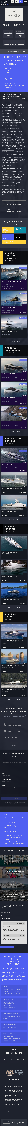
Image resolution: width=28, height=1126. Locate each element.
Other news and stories (7, 947)
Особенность (8, 1033)
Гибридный (13, 1027)
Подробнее (20, 1123)
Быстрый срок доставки (9, 1040)
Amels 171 (18, 137)
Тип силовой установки (12, 1024)
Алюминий (5, 1018)
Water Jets (6, 1027)
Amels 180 (14, 142)
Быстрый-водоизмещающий (10, 1007)
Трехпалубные (18, 993)
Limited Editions (5, 230)
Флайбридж (16, 991)
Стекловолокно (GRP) (9, 1016)
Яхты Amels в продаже (16, 51)
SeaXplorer (19, 230)
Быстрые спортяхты (8, 989)
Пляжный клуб (16, 1038)
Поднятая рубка (19, 989)
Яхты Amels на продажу (14, 204)
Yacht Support (5, 237)
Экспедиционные (7, 991)
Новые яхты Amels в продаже (14, 206)
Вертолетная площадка (9, 1036)
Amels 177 (9, 140)
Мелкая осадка (7, 1038)
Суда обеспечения (8, 993)
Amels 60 (8, 165)
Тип (4, 986)
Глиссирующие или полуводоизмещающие (8, 1003)
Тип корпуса (8, 999)
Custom (18, 236)
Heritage (9, 242)
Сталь (17, 1016)
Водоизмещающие (8, 1005)
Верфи (4, 4)
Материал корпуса (10, 1013)
